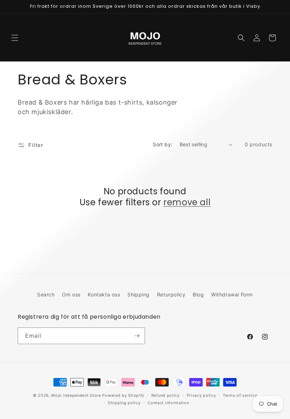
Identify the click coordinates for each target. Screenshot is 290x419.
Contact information (168, 402)
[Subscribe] (137, 335)
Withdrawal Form (232, 294)
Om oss (71, 294)
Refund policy (165, 395)
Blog (198, 294)
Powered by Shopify (123, 395)
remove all (186, 202)
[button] (15, 38)
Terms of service (240, 395)
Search (46, 294)
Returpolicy (171, 294)
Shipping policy (124, 402)
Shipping (138, 294)
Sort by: (162, 144)
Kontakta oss (104, 294)
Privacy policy (201, 395)
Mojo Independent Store (76, 395)
